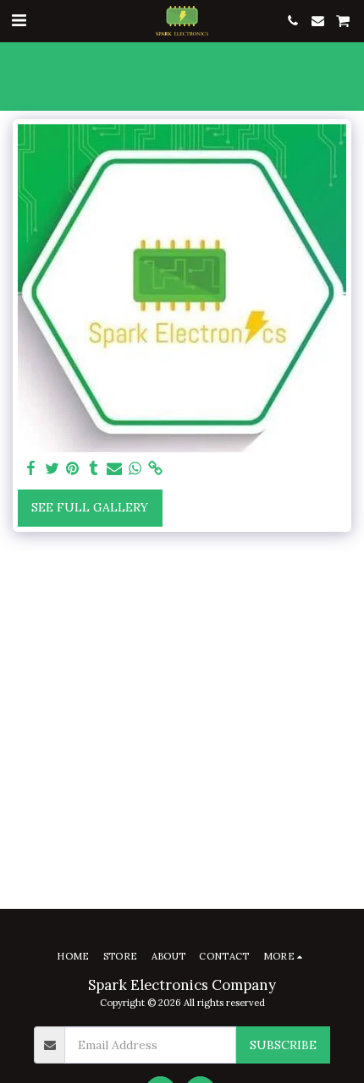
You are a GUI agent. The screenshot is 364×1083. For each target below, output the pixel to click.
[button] (18, 19)
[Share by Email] (114, 469)
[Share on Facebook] (31, 469)
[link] (155, 469)
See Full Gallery (89, 507)
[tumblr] (94, 469)
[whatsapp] (135, 469)
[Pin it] (72, 469)
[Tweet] (52, 469)
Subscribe (283, 1045)
